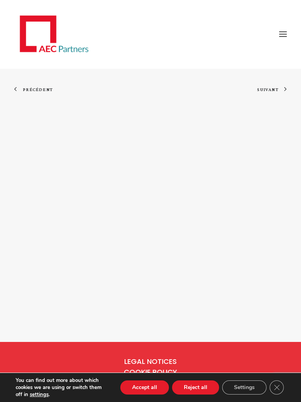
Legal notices (150, 361)
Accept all (144, 387)
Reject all (195, 387)
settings (39, 394)
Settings (244, 387)
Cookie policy (150, 372)
